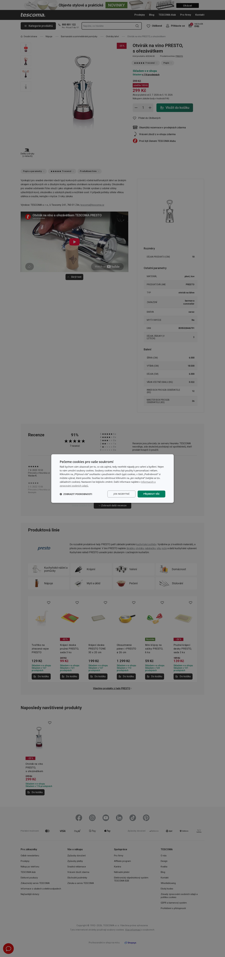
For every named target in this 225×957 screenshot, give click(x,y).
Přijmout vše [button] (151, 494)
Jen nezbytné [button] (121, 494)
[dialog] (112, 478)
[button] (76, 494)
